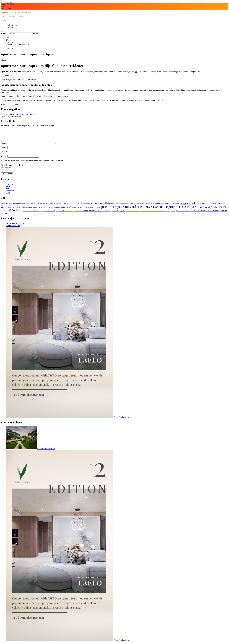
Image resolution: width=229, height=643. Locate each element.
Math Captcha (6, 165)
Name (4, 147)
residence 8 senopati (48, 211)
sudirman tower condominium (149, 211)
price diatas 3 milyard (182, 207)
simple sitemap (11, 25)
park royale (67, 207)
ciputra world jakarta (103, 203)
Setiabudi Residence (105, 211)
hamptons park (187, 203)
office (8, 188)
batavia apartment (31, 203)
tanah (8, 193)
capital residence (70, 203)
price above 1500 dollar (152, 207)
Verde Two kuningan (121, 417)
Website (4, 156)
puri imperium (13, 104)
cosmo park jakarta (119, 203)
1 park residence (6, 203)
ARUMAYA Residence (15, 223)
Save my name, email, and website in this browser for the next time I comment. (33, 161)
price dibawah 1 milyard (209, 207)
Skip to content (6, 2)
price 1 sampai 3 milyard (118, 207)
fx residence (152, 203)
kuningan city (27, 207)
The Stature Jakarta (13, 226)
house (8, 186)
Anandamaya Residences (19, 203)
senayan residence (92, 210)
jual (135, 72)
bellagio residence (43, 203)
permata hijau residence (93, 207)
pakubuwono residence (40, 207)
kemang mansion (211, 203)
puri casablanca (27, 211)
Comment (5, 143)
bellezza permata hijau (57, 203)
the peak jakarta (192, 211)
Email (4, 152)
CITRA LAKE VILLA (46, 449)
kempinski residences (14, 207)
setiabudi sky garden (118, 211)
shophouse (10, 190)
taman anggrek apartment (168, 211)
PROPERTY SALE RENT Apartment (15, 12)
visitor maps (10, 27)
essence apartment (131, 203)
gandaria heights (163, 203)
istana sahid (201, 203)
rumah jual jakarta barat (64, 211)
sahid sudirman (79, 211)
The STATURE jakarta (205, 211)
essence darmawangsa (143, 203)
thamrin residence (181, 211)
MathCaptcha (8, 167)
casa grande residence (84, 203)
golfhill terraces (175, 203)
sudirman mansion (132, 211)
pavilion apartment (78, 207)
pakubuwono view (55, 207)
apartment (9, 48)
